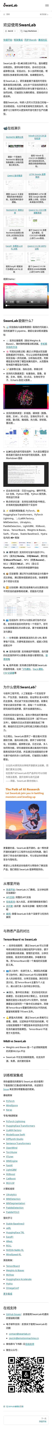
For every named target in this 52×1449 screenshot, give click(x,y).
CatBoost (11, 1178)
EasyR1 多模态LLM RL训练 (14, 247)
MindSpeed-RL (13, 1254)
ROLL (9, 1245)
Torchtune (11, 1152)
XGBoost (10, 1174)
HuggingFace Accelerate (18, 1279)
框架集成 (18, 39)
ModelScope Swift (15, 1134)
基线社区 (42, 39)
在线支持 (10, 901)
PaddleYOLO (12, 1212)
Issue (6, 1089)
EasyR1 (9, 1236)
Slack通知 (38, 669)
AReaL (9, 1241)
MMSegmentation (15, 1203)
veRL (8, 1228)
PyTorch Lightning (15, 1121)
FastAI (9, 1165)
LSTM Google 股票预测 (37, 175)
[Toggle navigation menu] (47, 5)
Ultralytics (11, 1194)
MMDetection (13, 1198)
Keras (9, 1109)
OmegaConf (12, 1288)
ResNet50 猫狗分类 (14, 137)
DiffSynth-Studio (14, 1139)
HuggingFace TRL (15, 1232)
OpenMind (11, 1147)
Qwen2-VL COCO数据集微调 (37, 211)
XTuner (9, 1156)
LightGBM (11, 1169)
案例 (8, 913)
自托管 (9, 906)
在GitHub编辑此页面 (14, 1406)
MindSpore (12, 1105)
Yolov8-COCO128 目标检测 (37, 137)
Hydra (9, 1283)
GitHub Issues (13, 1314)
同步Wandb (30, 39)
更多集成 (7, 1293)
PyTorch (10, 1101)
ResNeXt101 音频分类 (15, 211)
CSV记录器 (8, 672)
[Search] (40, 5)
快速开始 (7, 39)
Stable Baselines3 (15, 1223)
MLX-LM (10, 1182)
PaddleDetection (15, 1207)
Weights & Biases (15, 1270)
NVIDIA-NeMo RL (15, 1250)
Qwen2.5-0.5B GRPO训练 (36, 247)
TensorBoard (13, 1266)
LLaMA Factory (13, 1130)
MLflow (10, 1274)
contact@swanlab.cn (20, 1333)
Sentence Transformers (18, 1143)
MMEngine (11, 1160)
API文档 (10, 897)
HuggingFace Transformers (20, 1125)
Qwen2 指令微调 (14, 175)
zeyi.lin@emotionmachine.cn (24, 1338)
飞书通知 (26, 669)
